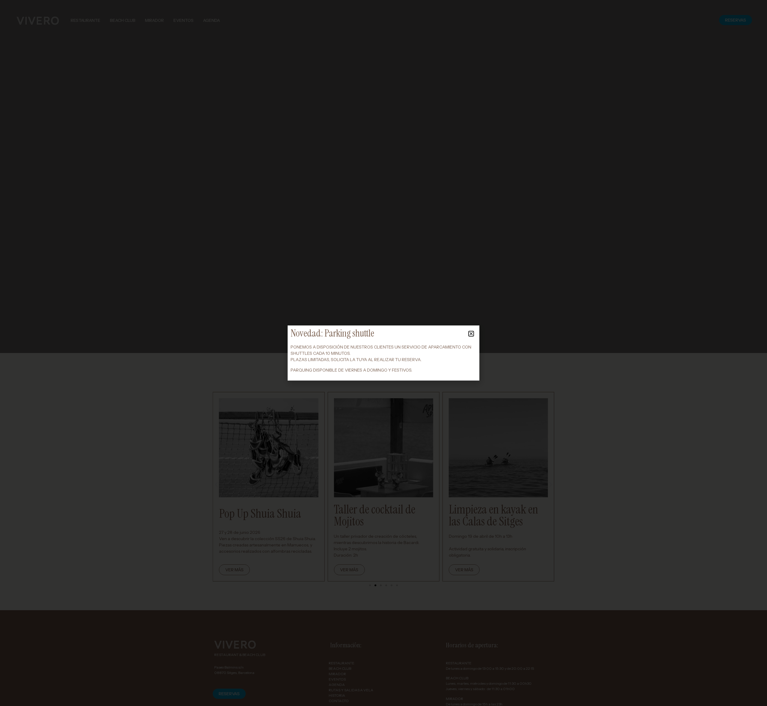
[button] (471, 333)
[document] (383, 353)
